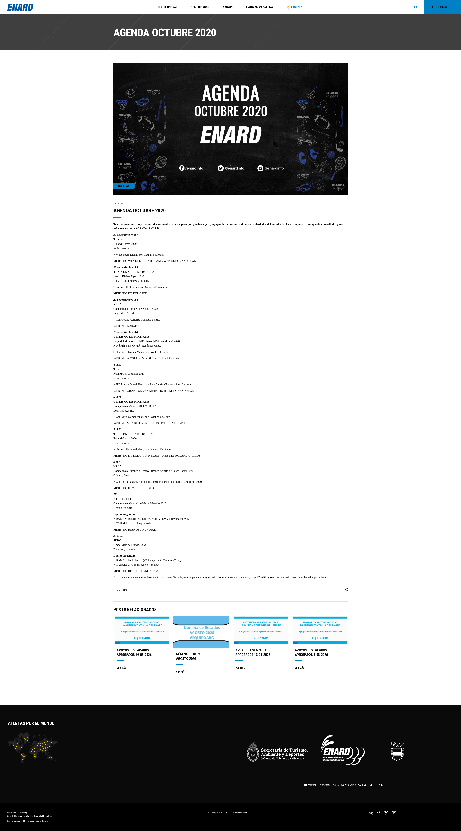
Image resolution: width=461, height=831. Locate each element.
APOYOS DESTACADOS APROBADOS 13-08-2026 (252, 652)
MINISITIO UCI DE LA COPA (160, 358)
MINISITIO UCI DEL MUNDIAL (165, 423)
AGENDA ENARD (147, 228)
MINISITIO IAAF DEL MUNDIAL (134, 529)
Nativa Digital (24, 812)
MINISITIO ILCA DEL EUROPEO (134, 488)
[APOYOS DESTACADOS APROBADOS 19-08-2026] (141, 630)
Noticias (123, 186)
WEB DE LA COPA (125, 358)
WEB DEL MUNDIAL (127, 423)
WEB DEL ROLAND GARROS (181, 455)
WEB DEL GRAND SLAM (180, 260)
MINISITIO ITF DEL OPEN (130, 293)
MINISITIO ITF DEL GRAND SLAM (172, 390)
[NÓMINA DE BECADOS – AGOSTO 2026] (201, 632)
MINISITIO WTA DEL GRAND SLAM (137, 260)
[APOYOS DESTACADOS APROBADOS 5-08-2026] (320, 630)
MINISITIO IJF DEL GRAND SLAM (135, 571)
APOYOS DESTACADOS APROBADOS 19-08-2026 (134, 652)
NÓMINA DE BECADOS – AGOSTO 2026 (192, 656)
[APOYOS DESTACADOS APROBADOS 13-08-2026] (260, 630)
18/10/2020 (118, 203)
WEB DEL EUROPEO (127, 325)
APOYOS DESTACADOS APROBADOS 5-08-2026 (311, 652)
